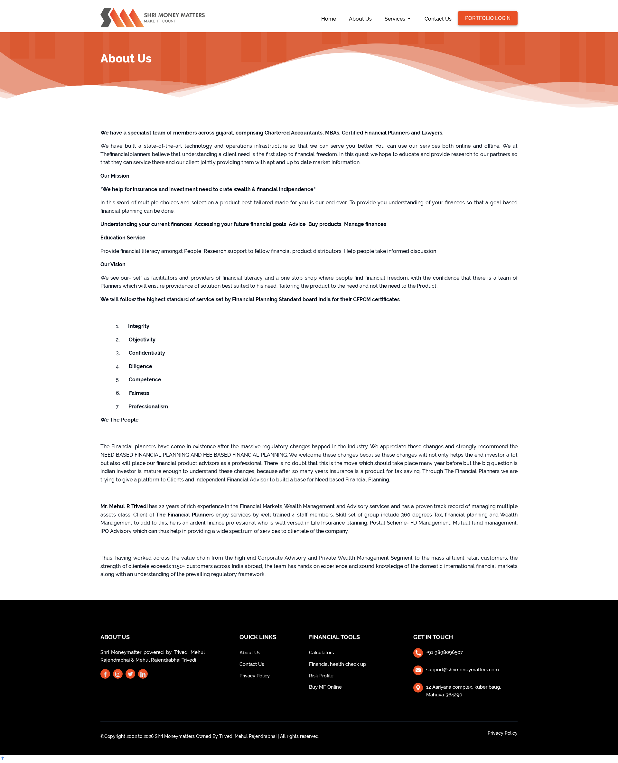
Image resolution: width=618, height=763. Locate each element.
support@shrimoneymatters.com (462, 670)
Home (331, 18)
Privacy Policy (254, 676)
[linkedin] (143, 674)
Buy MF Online (325, 687)
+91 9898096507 (444, 652)
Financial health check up (337, 664)
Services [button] (396, 19)
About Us (360, 19)
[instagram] (118, 674)
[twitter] (130, 674)
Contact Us (438, 19)
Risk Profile (321, 676)
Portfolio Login (487, 18)
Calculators (321, 653)
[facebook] (105, 674)
